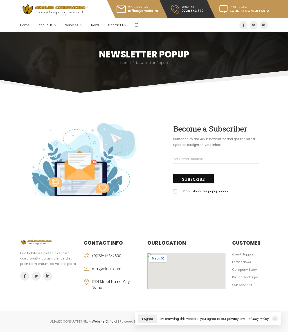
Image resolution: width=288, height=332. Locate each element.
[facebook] (243, 25)
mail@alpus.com (106, 268)
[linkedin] (264, 25)
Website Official (104, 321)
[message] (240, 9)
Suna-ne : (189, 7)
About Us (45, 25)
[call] (187, 9)
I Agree (147, 319)
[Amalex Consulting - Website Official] (54, 9)
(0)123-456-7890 (106, 255)
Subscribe (193, 179)
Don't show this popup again (205, 191)
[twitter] (254, 25)
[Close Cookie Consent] (275, 318)
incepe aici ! (240, 7)
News (95, 25)
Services (71, 25)
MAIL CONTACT (139, 7)
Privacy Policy (258, 319)
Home (25, 25)
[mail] (137, 9)
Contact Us (117, 25)
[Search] (137, 25)
